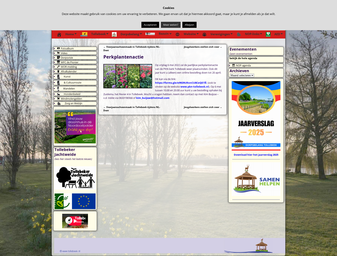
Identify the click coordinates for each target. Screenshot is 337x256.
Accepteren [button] (150, 24)
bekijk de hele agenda (243, 58)
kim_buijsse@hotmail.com (152, 98)
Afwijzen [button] (189, 24)
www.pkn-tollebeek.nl (194, 86)
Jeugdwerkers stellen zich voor (203, 46)
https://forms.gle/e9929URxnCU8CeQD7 (180, 82)
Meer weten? (170, 24)
